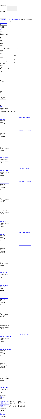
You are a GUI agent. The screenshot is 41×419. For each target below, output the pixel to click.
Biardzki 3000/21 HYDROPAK (4, 157)
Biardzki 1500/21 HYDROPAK (4, 323)
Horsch (13, 19)
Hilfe (2, 407)
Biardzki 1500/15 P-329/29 (3, 405)
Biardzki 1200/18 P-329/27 (4, 387)
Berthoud (5, 19)
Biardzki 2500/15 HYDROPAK (4, 208)
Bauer (3, 19)
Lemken (17, 19)
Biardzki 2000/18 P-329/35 (4, 298)
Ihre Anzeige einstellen (2, 395)
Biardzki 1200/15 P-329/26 (3, 402)
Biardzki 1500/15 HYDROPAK (4, 234)
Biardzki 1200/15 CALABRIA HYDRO (5, 336)
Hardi (11, 19)
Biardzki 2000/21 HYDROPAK (4, 221)
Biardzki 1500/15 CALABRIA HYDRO (5, 349)
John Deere (15, 19)
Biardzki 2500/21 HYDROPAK (4, 170)
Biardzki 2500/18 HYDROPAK (4, 183)
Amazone (1, 19)
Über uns (1, 407)
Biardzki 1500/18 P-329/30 (4, 272)
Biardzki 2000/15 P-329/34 (4, 285)
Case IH (7, 19)
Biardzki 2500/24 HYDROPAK (4, 119)
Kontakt (4, 407)
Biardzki (1, 106)
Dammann (9, 19)
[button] (20, 15)
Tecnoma (19, 19)
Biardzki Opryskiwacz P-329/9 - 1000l (4, 401)
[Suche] (12, 8)
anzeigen (1, 65)
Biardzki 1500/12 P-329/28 (3, 403)
